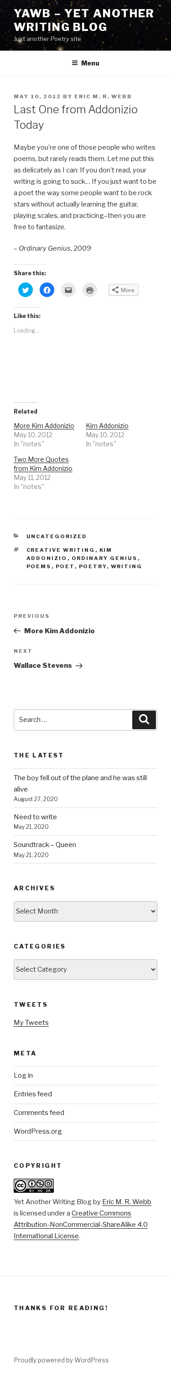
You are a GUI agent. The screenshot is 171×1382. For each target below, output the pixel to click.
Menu (90, 63)
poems (39, 566)
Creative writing (60, 550)
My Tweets (31, 1023)
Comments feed (39, 1113)
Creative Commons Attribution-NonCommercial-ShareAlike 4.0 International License (81, 1224)
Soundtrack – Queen (45, 845)
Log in (23, 1075)
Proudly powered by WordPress (61, 1360)
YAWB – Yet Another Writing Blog (84, 20)
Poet (65, 566)
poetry (93, 566)
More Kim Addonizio (44, 425)
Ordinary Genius (105, 558)
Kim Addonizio (107, 425)
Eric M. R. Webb (103, 96)
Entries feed (33, 1094)
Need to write (35, 817)
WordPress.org (38, 1131)
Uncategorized (57, 536)
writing (127, 566)
